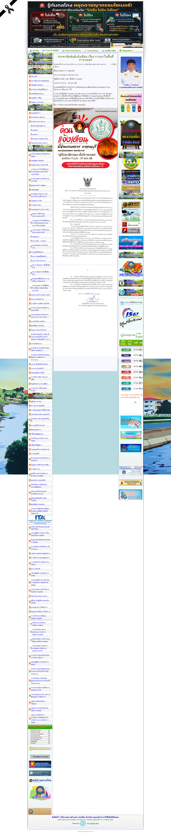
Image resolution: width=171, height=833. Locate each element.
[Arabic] (31, 66)
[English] (36, 66)
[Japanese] (45, 66)
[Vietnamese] (50, 66)
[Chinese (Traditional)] (34, 66)
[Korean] (48, 66)
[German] (41, 66)
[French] (38, 66)
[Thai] (29, 66)
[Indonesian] (43, 66)
